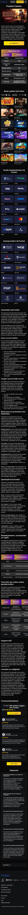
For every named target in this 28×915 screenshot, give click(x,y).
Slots (23, 94)
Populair (3, 94)
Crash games (15, 95)
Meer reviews (14, 763)
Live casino (9, 95)
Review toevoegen (14, 713)
